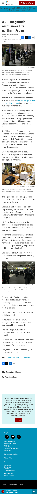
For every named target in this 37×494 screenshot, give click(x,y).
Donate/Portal (28, 3)
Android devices (9, 475)
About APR (7, 465)
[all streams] (34, 491)
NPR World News (13, 357)
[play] (3, 492)
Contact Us (7, 467)
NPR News (27, 357)
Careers (6, 468)
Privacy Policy (8, 458)
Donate (18, 420)
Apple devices (8, 474)
